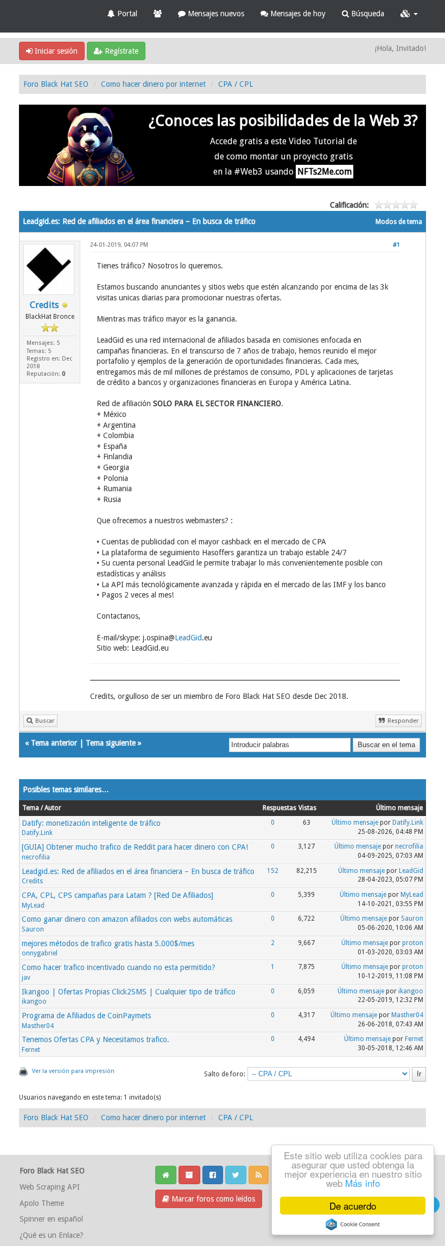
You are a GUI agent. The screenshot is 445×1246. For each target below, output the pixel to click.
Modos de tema (399, 222)
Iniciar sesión (55, 51)
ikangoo (34, 1001)
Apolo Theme (42, 1203)
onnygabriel (40, 953)
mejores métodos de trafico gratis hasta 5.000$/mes (108, 943)
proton (412, 943)
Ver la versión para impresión (73, 1071)
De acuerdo (352, 1205)
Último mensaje (355, 822)
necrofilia (36, 857)
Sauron (33, 929)
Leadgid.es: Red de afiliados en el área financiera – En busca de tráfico (138, 871)
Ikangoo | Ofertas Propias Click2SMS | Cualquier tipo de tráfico (129, 991)
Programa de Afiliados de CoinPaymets (86, 1015)
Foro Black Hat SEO (55, 84)
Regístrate (120, 51)
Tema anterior (54, 742)
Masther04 (38, 1026)
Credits (44, 305)
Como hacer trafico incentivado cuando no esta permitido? (118, 967)
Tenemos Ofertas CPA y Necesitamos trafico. (95, 1039)
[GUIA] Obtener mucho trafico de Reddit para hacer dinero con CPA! (135, 847)
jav (26, 977)
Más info (362, 1183)
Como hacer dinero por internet (153, 84)
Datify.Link (37, 833)
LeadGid (188, 637)
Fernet (31, 1050)
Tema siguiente (111, 742)
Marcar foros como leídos (212, 1198)
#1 (396, 244)
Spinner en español (51, 1219)
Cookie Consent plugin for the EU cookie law (353, 1224)
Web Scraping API (50, 1187)
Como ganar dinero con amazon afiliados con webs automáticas (127, 919)
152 (272, 871)
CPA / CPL (235, 84)
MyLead (33, 905)
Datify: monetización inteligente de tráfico (91, 823)
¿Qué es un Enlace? (52, 1235)
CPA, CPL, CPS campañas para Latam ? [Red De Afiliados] (117, 895)
